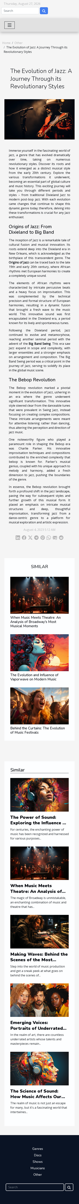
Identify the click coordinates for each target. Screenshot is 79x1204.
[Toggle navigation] (9, 25)
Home (6, 43)
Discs (38, 1155)
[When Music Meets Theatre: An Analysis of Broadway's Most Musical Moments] (39, 595)
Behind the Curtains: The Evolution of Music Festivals (37, 730)
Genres (37, 1149)
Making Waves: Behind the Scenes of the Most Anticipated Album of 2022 (39, 962)
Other (19, 43)
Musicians (37, 1168)
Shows (38, 1161)
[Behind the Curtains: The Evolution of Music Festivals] (39, 705)
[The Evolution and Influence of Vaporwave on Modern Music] (39, 652)
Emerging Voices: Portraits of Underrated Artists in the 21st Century (39, 1028)
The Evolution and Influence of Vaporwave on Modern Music (34, 677)
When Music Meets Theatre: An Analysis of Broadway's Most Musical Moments (35, 622)
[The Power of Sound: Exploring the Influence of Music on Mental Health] (39, 794)
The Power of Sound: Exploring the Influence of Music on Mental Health (38, 823)
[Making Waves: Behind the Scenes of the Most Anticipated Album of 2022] (39, 931)
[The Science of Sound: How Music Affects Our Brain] (39, 1068)
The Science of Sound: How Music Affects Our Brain (35, 1096)
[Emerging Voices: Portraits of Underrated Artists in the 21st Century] (39, 1000)
